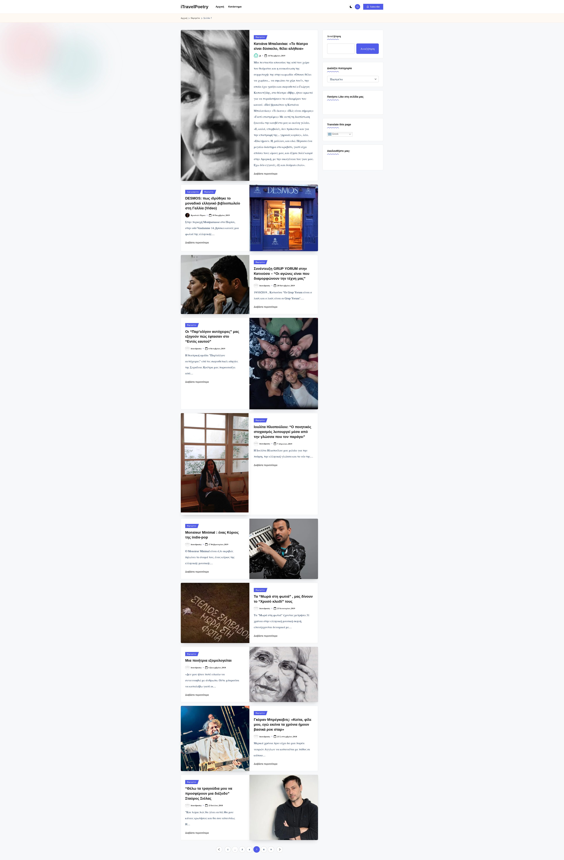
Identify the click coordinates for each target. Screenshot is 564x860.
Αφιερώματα (193, 192)
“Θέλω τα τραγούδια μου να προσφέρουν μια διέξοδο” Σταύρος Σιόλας (208, 793)
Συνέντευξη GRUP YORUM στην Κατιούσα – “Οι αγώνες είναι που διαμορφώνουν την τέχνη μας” (281, 273)
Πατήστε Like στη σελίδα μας (345, 96)
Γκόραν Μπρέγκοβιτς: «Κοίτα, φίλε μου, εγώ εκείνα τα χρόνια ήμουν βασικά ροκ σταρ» (282, 724)
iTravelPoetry (194, 6)
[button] (373, 7)
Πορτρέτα (260, 37)
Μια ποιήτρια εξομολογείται (208, 660)
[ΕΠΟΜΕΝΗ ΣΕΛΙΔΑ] (279, 849)
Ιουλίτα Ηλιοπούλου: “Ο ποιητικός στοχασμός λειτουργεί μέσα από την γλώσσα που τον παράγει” (282, 432)
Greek (334, 134)
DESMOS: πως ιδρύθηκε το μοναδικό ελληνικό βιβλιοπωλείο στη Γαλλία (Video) (212, 203)
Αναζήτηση (334, 36)
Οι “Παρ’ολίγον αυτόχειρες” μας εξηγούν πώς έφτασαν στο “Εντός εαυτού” (212, 336)
